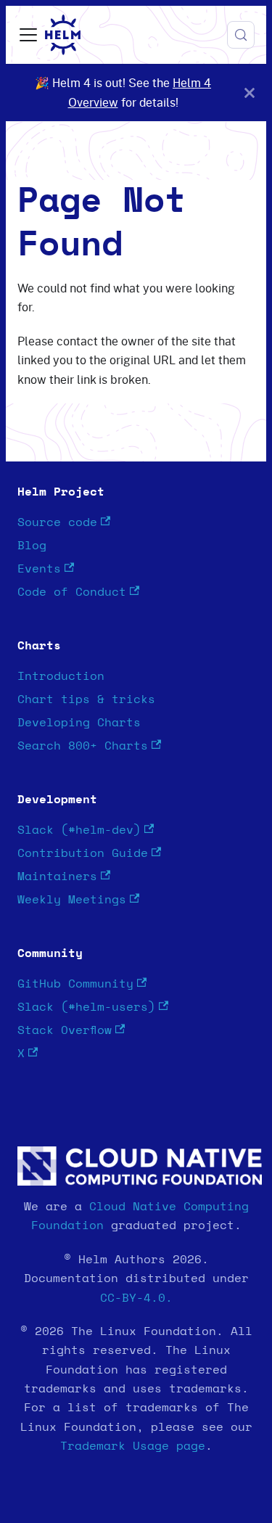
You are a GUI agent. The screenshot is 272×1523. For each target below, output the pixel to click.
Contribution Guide (82, 853)
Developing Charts (79, 722)
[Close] (249, 92)
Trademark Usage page (132, 1446)
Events (39, 569)
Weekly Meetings (71, 900)
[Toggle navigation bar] (28, 35)
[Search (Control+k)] (241, 35)
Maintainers (57, 876)
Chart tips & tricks (86, 699)
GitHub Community (75, 984)
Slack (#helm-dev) (79, 830)
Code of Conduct (71, 592)
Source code (57, 522)
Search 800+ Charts (82, 746)
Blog (31, 545)
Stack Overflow (64, 1030)
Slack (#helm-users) (86, 1007)
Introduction (60, 676)
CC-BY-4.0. (136, 1298)
